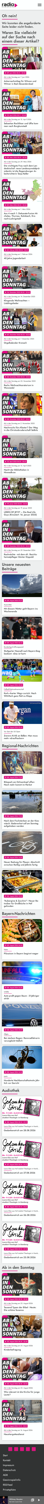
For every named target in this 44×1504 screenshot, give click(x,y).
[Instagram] (22, 1449)
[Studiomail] (28, 1449)
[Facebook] (16, 1449)
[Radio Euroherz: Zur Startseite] (19, 4)
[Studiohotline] (34, 1449)
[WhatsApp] (10, 1449)
